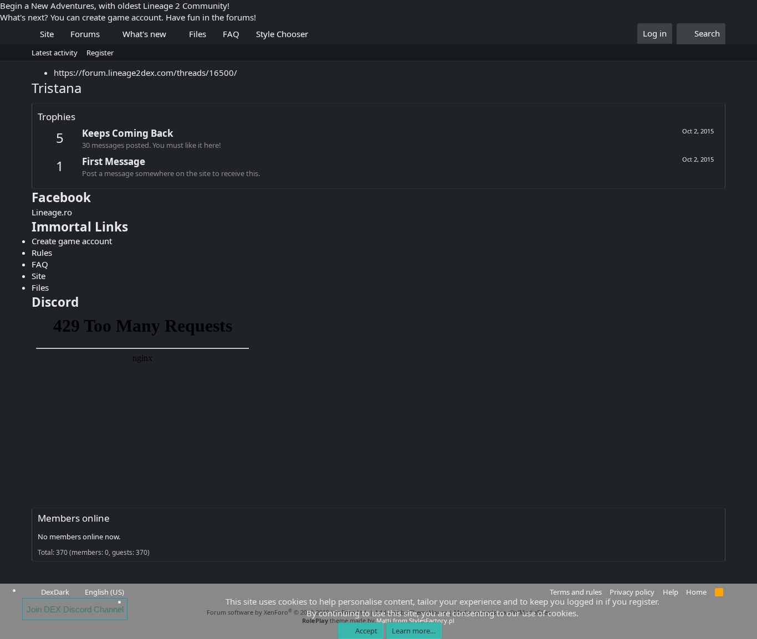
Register (100, 53)
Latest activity (55, 53)
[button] (108, 34)
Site (47, 33)
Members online (74, 518)
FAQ (231, 33)
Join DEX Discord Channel (75, 609)
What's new (144, 33)
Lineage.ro (52, 212)
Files (197, 33)
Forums (85, 33)
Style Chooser (282, 33)
